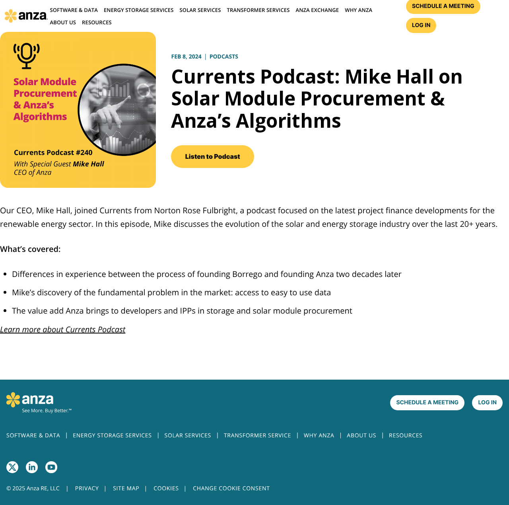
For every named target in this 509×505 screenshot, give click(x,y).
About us (63, 22)
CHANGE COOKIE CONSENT (231, 488)
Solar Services (200, 10)
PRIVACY (87, 488)
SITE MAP (126, 488)
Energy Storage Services (139, 10)
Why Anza (358, 10)
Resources (97, 22)
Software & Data (73, 10)
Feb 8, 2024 (186, 56)
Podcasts (224, 56)
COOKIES (166, 488)
